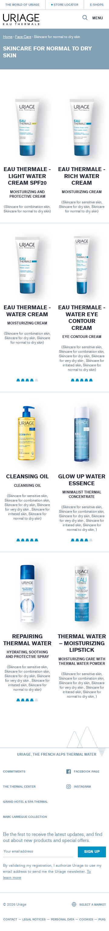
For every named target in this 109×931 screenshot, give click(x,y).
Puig (102, 919)
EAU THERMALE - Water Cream (27, 311)
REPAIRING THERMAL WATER (27, 640)
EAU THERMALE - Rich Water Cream (81, 176)
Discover (27, 142)
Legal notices (34, 919)
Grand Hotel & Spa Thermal (25, 801)
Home (7, 37)
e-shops (97, 4)
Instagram (82, 786)
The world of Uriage (22, 4)
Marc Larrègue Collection (25, 816)
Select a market (92, 904)
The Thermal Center (19, 786)
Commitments (14, 771)
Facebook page (86, 771)
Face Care (23, 37)
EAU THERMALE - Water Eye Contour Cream (81, 317)
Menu (97, 18)
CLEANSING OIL (27, 476)
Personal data (62, 919)
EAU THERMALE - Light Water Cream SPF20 (27, 176)
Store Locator (66, 4)
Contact (10, 919)
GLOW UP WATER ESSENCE (81, 480)
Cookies (86, 919)
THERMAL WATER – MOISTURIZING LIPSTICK (82, 643)
